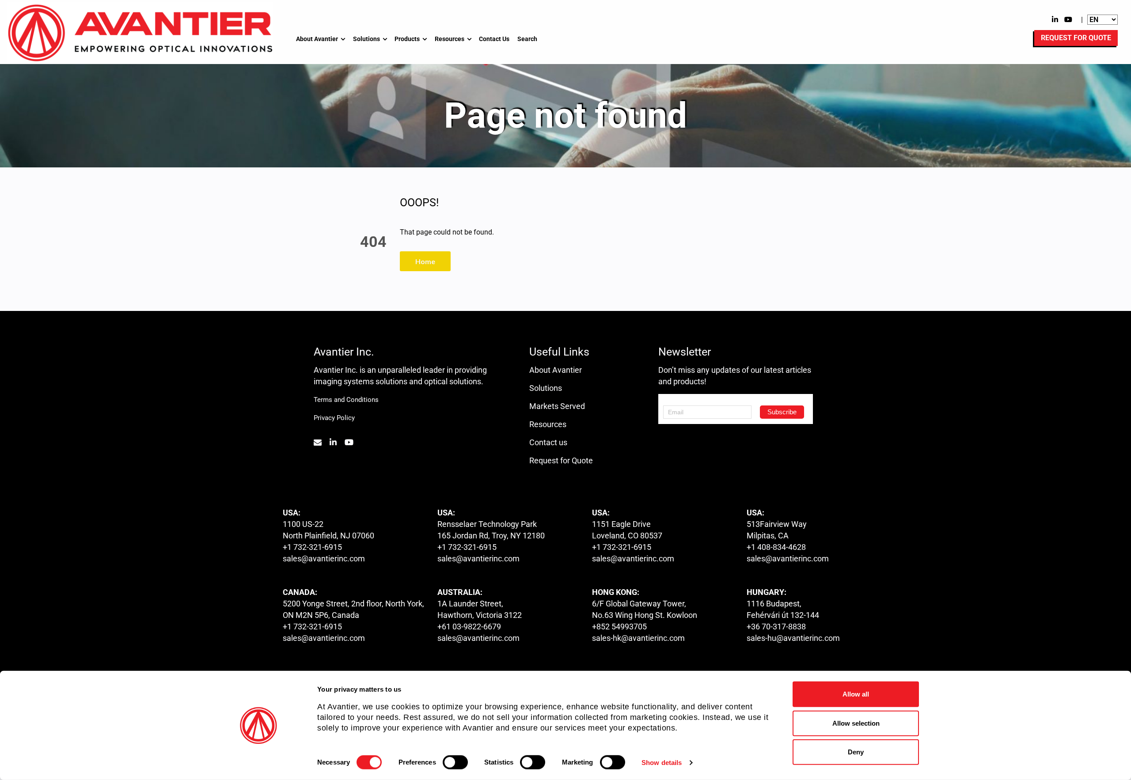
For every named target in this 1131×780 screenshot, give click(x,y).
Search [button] (527, 38)
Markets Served (557, 406)
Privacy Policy (334, 418)
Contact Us (494, 38)
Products (407, 38)
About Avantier (317, 38)
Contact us (548, 442)
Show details (661, 762)
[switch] (455, 762)
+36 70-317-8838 (776, 626)
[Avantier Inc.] (140, 32)
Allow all (856, 694)
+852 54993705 (619, 626)
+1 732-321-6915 (312, 547)
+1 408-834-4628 (776, 547)
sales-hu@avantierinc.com (793, 638)
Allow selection (856, 723)
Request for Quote (561, 460)
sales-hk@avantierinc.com (638, 638)
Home (425, 261)
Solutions (366, 38)
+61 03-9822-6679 (469, 626)
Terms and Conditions (346, 400)
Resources (449, 38)
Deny (856, 752)
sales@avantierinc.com (324, 558)
